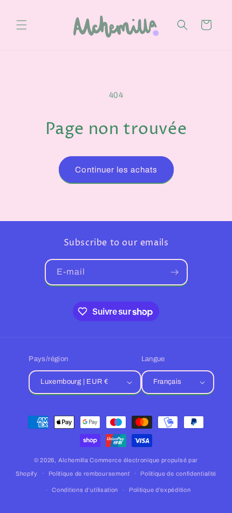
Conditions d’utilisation (85, 490)
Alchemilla (73, 460)
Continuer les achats (116, 169)
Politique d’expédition (159, 490)
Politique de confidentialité (178, 473)
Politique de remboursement (89, 473)
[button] (21, 25)
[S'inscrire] (175, 272)
